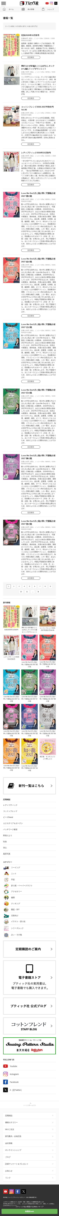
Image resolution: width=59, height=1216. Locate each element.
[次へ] (38, 592)
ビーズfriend (8, 817)
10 (21, 592)
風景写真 (6, 854)
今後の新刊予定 (32, 26)
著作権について (7, 1197)
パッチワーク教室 (10, 829)
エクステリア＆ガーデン (13, 823)
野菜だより (7, 835)
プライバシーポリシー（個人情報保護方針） (25, 1197)
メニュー (3, 5)
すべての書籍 (9, 26)
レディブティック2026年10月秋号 (36, 153)
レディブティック (10, 805)
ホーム (11, 9)
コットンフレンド (10, 811)
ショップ (50, 9)
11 (27, 592)
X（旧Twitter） (16, 1090)
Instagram (14, 1074)
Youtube (13, 1066)
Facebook (14, 1082)
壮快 (5, 842)
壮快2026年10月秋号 (30, 35)
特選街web (29, 1211)
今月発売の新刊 (20, 26)
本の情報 (31, 9)
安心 (5, 848)
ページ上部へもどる (29, 1105)
